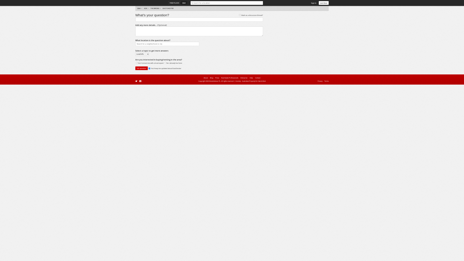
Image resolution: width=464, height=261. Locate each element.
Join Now (323, 3)
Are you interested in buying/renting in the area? (158, 59)
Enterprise (243, 78)
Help (251, 78)
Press (217, 78)
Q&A (184, 3)
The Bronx (154, 8)
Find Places (174, 3)
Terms (326, 81)
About (206, 78)
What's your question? (152, 15)
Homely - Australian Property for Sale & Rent (251, 81)
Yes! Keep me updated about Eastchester (166, 68)
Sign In (313, 3)
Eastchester (168, 8)
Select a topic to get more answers (151, 50)
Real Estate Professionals (229, 78)
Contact (257, 78)
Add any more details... (151, 25)
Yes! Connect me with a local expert (151, 63)
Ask (145, 8)
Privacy (320, 81)
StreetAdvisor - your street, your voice (145, 3)
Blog (211, 78)
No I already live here (174, 63)
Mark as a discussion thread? (252, 15)
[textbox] (228, 3)
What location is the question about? (152, 40)
